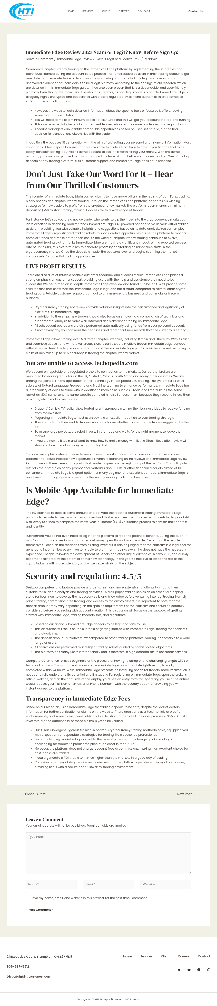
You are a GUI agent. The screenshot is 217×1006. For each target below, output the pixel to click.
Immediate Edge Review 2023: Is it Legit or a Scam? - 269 (98, 59)
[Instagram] (208, 969)
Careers (124, 11)
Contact (144, 11)
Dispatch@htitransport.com (29, 976)
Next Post (186, 794)
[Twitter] (179, 969)
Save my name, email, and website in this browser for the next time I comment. (89, 898)
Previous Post (33, 794)
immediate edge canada (166, 344)
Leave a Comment (39, 59)
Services (88, 11)
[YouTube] (189, 969)
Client (106, 11)
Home (70, 11)
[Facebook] (198, 969)
